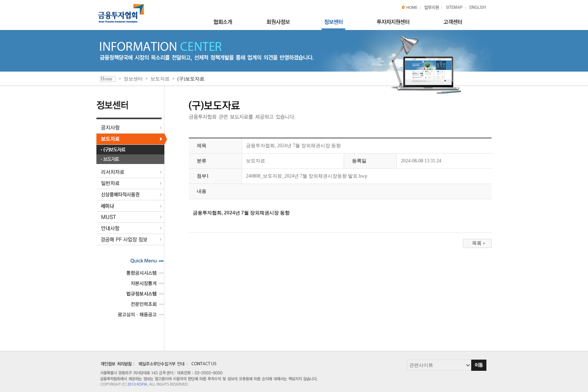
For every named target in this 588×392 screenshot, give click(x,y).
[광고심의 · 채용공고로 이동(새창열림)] (138, 317)
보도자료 (111, 159)
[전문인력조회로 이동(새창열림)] (138, 307)
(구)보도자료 (114, 149)
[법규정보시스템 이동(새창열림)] (138, 296)
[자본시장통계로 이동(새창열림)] (138, 286)
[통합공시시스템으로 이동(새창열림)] (138, 275)
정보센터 (133, 79)
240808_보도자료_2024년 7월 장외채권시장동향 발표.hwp (306, 176)
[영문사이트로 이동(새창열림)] (478, 8)
